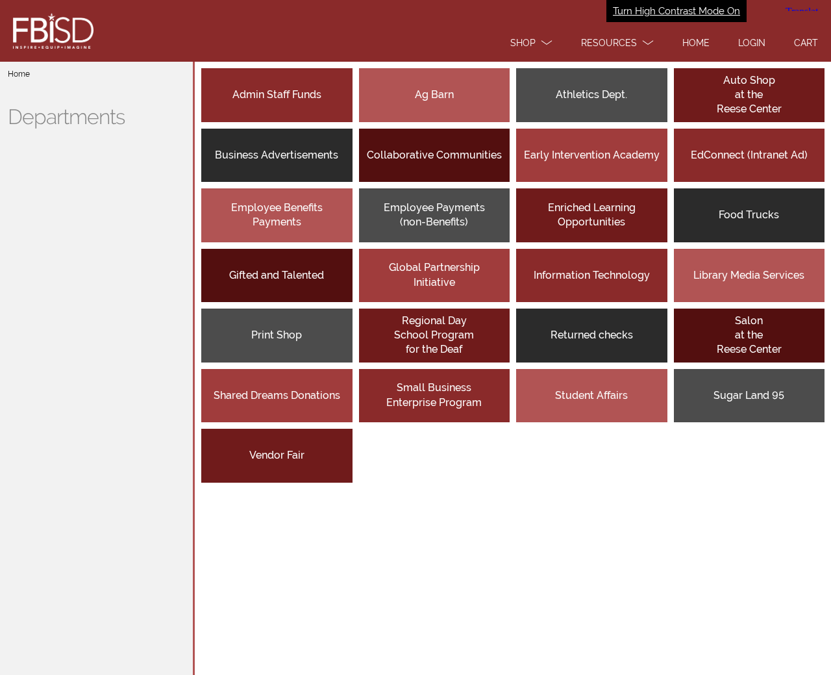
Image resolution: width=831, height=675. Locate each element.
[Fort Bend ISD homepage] (415, 31)
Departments (66, 117)
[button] (531, 43)
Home (19, 74)
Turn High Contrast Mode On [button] (676, 11)
